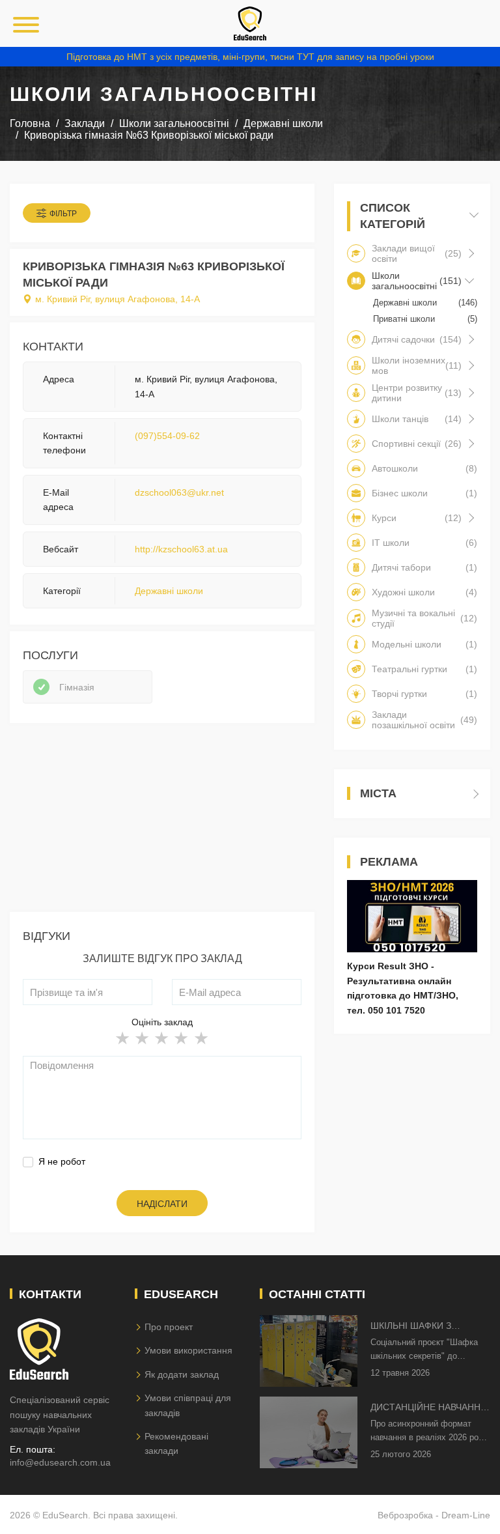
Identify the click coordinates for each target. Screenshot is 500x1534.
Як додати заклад (182, 1374)
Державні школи (169, 591)
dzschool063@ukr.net (179, 492)
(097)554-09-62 (167, 436)
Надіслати (162, 1204)
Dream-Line (465, 1515)
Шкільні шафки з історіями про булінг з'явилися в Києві (424, 1326)
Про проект (169, 1327)
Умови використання (188, 1350)
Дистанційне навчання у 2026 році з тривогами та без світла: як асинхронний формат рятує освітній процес (429, 1408)
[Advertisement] (162, 821)
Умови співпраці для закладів (188, 1405)
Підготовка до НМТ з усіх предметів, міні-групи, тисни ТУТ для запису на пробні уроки (250, 56)
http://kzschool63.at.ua (181, 549)
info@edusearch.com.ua (60, 1462)
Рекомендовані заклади (176, 1443)
